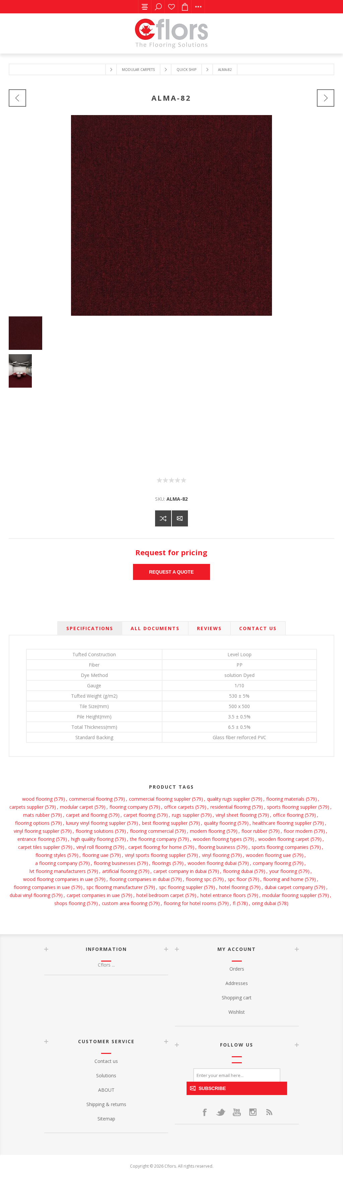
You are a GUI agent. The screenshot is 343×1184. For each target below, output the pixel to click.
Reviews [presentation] (209, 628)
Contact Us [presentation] (258, 628)
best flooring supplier (165, 823)
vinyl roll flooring (94, 847)
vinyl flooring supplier (36, 831)
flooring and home (283, 879)
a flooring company (56, 863)
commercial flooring (91, 799)
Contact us (106, 1061)
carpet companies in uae (93, 895)
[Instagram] (253, 1112)
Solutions (106, 1075)
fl (234, 903)
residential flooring (230, 807)
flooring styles (51, 855)
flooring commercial (152, 831)
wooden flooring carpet (283, 839)
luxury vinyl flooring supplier (96, 823)
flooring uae (95, 855)
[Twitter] (220, 1112)
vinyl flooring (215, 855)
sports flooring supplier (292, 807)
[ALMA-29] (17, 98)
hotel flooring (233, 887)
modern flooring (207, 831)
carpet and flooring (86, 815)
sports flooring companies (280, 847)
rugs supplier (185, 815)
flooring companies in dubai (139, 879)
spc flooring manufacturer (114, 887)
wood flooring (37, 799)
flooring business (216, 847)
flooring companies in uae (42, 887)
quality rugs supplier (228, 799)
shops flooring (69, 903)
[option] (172, 335)
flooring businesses (115, 863)
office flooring (288, 815)
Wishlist (171, 6)
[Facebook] (204, 1112)
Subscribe (212, 1088)
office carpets (179, 807)
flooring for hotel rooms (190, 903)
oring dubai (264, 903)
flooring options (32, 823)
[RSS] (269, 1112)
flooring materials (285, 799)
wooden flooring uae (268, 855)
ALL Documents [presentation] (155, 628)
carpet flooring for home (155, 847)
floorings (161, 863)
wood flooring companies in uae (58, 879)
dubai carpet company (289, 887)
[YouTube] (237, 1112)
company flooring (272, 863)
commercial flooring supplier (160, 799)
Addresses (236, 983)
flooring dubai (238, 871)
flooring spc (198, 879)
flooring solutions (95, 831)
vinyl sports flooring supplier (155, 855)
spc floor (237, 879)
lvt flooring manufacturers (57, 871)
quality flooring (220, 823)
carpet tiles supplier (39, 847)
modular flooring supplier (289, 895)
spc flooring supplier (181, 887)
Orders (236, 969)
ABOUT (106, 1090)
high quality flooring (92, 839)
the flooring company (153, 839)
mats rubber (36, 815)
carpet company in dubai (180, 871)
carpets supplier (26, 807)
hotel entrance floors (223, 895)
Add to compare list (163, 518)
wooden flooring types (217, 839)
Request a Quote (171, 572)
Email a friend (180, 518)
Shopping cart (237, 997)
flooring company (129, 807)
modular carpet (76, 807)
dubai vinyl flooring (30, 895)
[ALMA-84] (325, 98)
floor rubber (254, 831)
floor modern (298, 831)
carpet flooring (139, 815)
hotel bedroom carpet (160, 895)
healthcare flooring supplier (282, 823)
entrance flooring (36, 839)
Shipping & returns (106, 1104)
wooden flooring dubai (212, 863)
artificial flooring (119, 871)
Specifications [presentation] (89, 628)
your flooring (283, 871)
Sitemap (106, 1118)
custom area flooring (124, 903)
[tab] (89, 628)
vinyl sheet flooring (236, 815)
